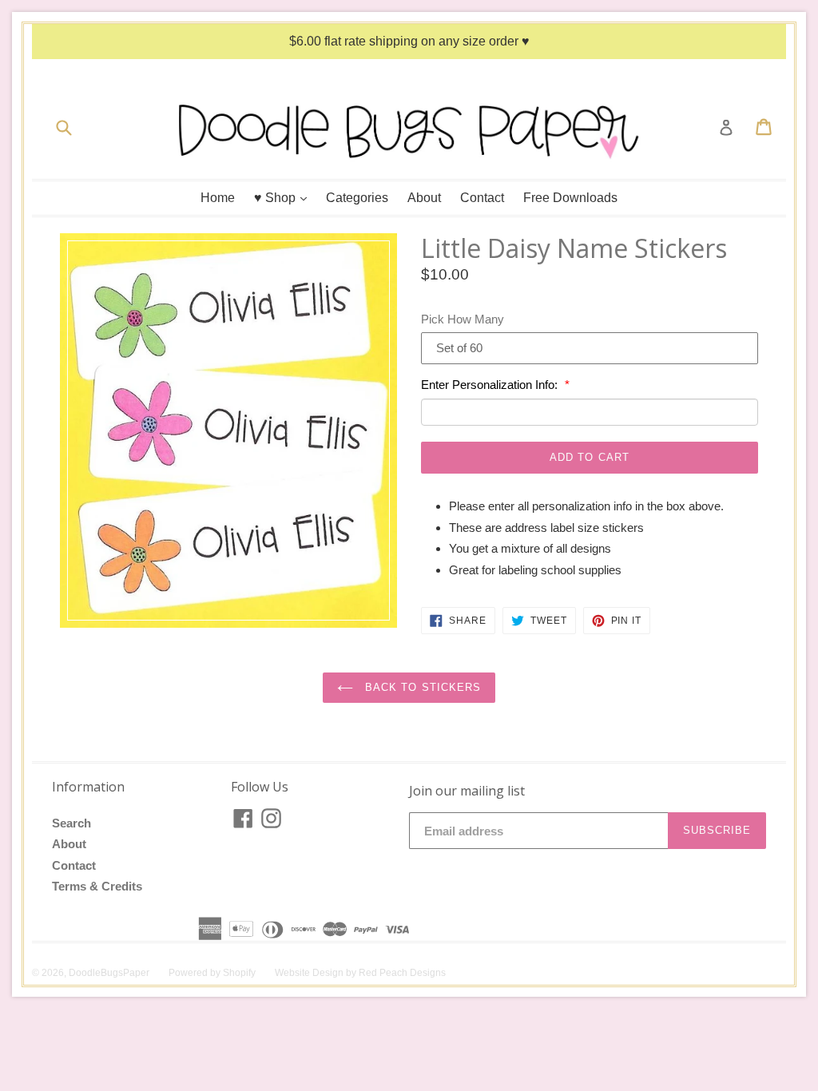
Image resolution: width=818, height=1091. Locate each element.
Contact (482, 197)
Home (218, 197)
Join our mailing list (467, 791)
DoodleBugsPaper (109, 972)
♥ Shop (284, 197)
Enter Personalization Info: (491, 384)
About (424, 197)
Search (71, 823)
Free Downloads (570, 197)
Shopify (239, 972)
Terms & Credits (97, 886)
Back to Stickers (421, 687)
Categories (357, 197)
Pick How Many (462, 319)
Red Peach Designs (402, 972)
